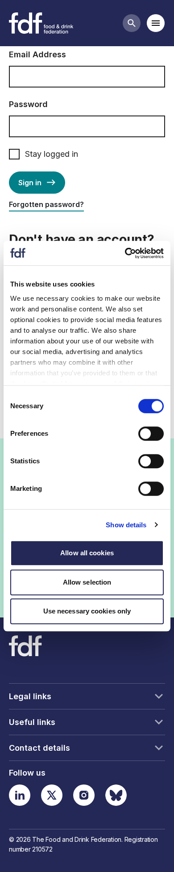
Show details (126, 525)
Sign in (29, 182)
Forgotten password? (46, 204)
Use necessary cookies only (87, 611)
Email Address (37, 54)
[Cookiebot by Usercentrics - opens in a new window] (125, 253)
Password (28, 104)
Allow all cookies (87, 553)
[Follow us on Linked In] (19, 795)
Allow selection (87, 582)
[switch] (151, 433)
